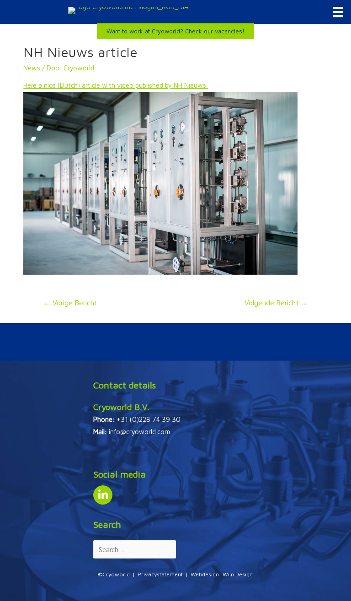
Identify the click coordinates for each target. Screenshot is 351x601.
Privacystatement (160, 574)
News (31, 68)
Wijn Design (238, 574)
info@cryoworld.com (139, 432)
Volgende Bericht (276, 302)
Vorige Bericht (70, 302)
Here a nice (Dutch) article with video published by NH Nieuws (115, 85)
